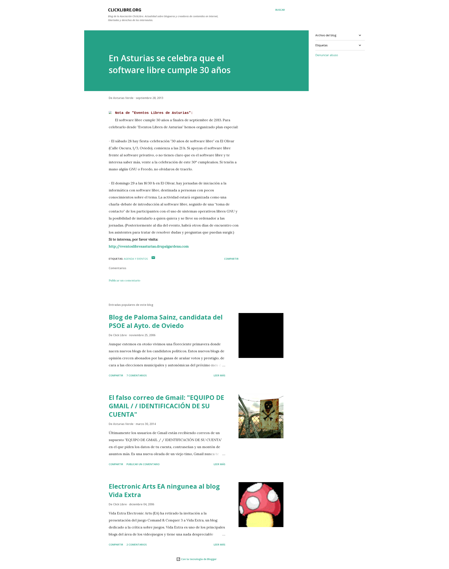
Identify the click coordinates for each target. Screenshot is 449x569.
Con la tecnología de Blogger (198, 559)
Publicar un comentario (124, 280)
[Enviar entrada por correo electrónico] (153, 258)
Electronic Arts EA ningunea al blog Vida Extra (164, 490)
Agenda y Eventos (136, 258)
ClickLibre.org (124, 10)
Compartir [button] (231, 258)
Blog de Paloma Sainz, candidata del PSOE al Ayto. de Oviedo (166, 321)
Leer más (219, 375)
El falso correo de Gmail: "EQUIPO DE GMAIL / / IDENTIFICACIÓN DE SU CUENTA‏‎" (166, 406)
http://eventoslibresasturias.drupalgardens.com (149, 246)
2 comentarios (136, 544)
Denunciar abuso (326, 55)
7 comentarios (136, 375)
